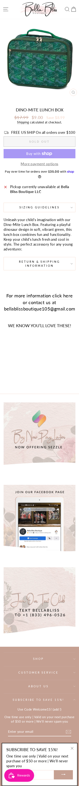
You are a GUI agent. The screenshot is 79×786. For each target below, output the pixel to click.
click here (62, 295)
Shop (38, 658)
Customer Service (38, 672)
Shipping (23, 122)
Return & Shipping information (39, 263)
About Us (38, 686)
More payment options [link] (39, 164)
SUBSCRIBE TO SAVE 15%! (38, 699)
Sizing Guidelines (39, 207)
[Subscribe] (68, 731)
